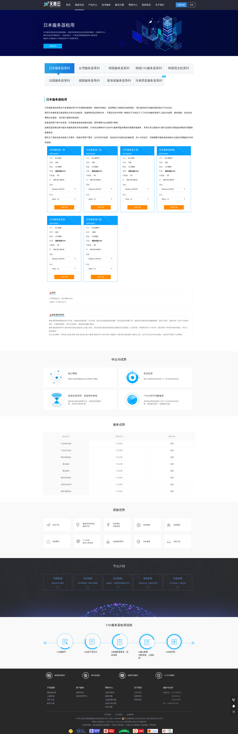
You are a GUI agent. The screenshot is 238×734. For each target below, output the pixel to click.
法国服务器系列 (59, 80)
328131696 (176, 700)
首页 (68, 5)
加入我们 (119, 715)
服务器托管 (51, 692)
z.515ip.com (118, 722)
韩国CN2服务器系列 (148, 68)
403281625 (176, 696)
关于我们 (159, 5)
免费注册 (181, 5)
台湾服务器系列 (89, 68)
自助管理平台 (81, 696)
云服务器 (51, 696)
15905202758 (172, 703)
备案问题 (109, 696)
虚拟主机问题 (110, 703)
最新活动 (79, 5)
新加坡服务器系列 (119, 80)
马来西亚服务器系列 (148, 80)
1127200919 (176, 692)
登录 (191, 5)
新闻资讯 (146, 5)
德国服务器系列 (89, 80)
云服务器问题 (110, 700)
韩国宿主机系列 (178, 68)
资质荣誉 (138, 700)
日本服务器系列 (59, 68)
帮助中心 (133, 5)
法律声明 (130, 715)
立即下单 (64, 207)
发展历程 (138, 696)
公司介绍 (138, 692)
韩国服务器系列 (119, 68)
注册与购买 (109, 692)
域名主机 (51, 700)
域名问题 (109, 707)
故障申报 (80, 692)
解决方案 (51, 703)
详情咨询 (52, 46)
